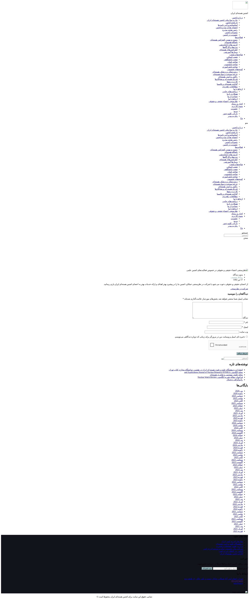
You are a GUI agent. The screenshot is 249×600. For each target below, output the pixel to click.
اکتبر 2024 (238, 428)
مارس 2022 (238, 504)
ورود (236, 111)
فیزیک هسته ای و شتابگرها (226, 79)
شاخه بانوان (232, 62)
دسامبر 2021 (237, 511)
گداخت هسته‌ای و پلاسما (227, 84)
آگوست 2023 (237, 462)
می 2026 (239, 391)
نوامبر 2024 (238, 425)
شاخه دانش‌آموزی (230, 67)
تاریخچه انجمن (232, 22)
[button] (124, 123)
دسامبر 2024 (237, 423)
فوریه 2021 (238, 531)
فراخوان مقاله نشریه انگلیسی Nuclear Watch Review (220, 377)
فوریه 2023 (238, 477)
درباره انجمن (237, 18)
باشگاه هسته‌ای (231, 42)
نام (246, 322)
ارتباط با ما (238, 89)
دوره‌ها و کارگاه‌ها (230, 47)
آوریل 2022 (238, 502)
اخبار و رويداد (237, 104)
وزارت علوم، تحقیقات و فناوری (229, 546)
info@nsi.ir (238, 583)
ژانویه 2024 (238, 450)
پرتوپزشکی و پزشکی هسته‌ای (225, 72)
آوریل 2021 (238, 529)
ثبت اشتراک (207, 568)
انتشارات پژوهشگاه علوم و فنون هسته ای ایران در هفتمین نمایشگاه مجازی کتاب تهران (206, 370)
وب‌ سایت (244, 332)
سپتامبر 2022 (237, 489)
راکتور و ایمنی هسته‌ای (228, 77)
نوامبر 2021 (238, 514)
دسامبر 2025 (237, 396)
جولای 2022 (238, 494)
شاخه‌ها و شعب (236, 54)
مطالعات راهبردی (230, 86)
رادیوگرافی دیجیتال (235, 380)
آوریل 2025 (238, 413)
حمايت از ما (232, 96)
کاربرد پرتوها (232, 82)
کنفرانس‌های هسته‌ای (228, 50)
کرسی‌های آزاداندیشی (228, 45)
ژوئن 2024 (238, 438)
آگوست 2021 (237, 521)
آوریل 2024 (238, 442)
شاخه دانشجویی (231, 64)
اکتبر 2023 (238, 457)
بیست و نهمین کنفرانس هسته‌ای (224, 40)
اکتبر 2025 (238, 401)
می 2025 (239, 410)
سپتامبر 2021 (237, 519)
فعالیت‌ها (239, 37)
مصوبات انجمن (231, 32)
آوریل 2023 (238, 472)
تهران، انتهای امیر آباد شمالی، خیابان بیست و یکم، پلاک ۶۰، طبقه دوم (213, 579)
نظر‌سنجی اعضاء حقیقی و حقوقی (223, 101)
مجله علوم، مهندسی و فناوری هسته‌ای (226, 375)
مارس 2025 (238, 415)
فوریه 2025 (238, 418)
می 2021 (239, 526)
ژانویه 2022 (238, 509)
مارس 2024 (238, 445)
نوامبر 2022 (238, 484)
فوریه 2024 (238, 447)
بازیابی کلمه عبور (230, 114)
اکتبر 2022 (238, 487)
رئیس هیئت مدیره (230, 30)
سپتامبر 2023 (237, 460)
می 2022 (239, 499)
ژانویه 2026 (238, 393)
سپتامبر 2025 (237, 403)
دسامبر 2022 (237, 482)
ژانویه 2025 (238, 420)
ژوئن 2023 (238, 467)
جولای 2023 (238, 465)
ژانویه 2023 (238, 479)
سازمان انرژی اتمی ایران (232, 541)
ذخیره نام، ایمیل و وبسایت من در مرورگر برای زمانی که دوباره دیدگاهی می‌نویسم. (210, 337)
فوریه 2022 (238, 506)
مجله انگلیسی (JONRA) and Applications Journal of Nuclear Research (213, 372)
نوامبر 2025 (238, 398)
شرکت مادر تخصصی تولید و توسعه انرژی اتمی (223, 549)
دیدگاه (245, 318)
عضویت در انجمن (230, 35)
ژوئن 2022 (238, 497)
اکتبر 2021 (238, 516)
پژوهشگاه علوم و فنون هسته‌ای (229, 544)
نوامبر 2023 (238, 455)
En (241, 118)
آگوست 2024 (237, 433)
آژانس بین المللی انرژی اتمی (231, 551)
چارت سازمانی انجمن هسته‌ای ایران (222, 20)
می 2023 (239, 470)
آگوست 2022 (237, 492)
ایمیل (245, 327)
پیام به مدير (233, 116)
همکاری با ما (232, 94)
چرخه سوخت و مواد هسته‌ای (225, 74)
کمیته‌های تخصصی (235, 69)
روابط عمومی (237, 277)
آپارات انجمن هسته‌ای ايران (231, 554)
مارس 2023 (238, 474)
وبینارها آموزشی (231, 52)
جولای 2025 (238, 406)
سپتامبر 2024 (237, 430)
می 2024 (239, 440)
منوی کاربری (237, 106)
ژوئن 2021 (238, 524)
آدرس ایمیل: (242, 568)
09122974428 (237, 581)
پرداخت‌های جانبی (230, 91)
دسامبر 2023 (237, 452)
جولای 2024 (238, 435)
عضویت (234, 109)
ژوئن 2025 (238, 408)
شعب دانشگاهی (231, 59)
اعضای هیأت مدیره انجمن (227, 27)
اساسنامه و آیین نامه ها (228, 25)
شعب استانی (232, 57)
